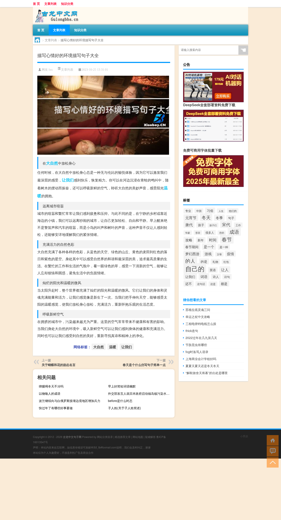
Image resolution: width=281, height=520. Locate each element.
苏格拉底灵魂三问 (198, 309)
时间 (212, 239)
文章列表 (50, 3)
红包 (226, 262)
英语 (213, 270)
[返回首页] (272, 440)
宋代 (226, 224)
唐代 (189, 224)
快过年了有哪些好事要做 (56, 408)
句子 (231, 218)
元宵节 (190, 217)
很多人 (209, 233)
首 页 (36, 3)
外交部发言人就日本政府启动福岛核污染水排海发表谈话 (140, 393)
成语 (234, 231)
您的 (221, 232)
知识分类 (67, 3)
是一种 (224, 247)
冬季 (219, 217)
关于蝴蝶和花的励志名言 (59, 364)
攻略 (188, 239)
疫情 (230, 253)
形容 (197, 232)
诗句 (227, 277)
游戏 (208, 253)
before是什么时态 (120, 400)
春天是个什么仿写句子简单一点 (144, 364)
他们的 (233, 211)
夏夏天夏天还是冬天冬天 (202, 366)
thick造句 (192, 330)
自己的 (194, 268)
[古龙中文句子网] (56, 8)
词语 (203, 276)
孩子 (201, 225)
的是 (204, 261)
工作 (238, 225)
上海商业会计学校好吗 (201, 359)
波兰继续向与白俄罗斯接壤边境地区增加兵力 (69, 400)
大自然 (52, 163)
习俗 (210, 210)
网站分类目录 (105, 437)
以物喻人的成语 (49, 393)
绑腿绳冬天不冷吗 (51, 386)
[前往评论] (272, 451)
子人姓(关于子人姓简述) (124, 408)
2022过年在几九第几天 (201, 337)
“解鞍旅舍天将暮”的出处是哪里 (207, 373)
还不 (188, 283)
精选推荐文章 (123, 437)
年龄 (187, 232)
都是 (224, 283)
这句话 (201, 284)
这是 (213, 284)
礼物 (215, 262)
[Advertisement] (131, 489)
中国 (199, 211)
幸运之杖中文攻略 (198, 316)
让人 (225, 269)
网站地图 (138, 437)
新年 (201, 240)
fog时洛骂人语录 (197, 352)
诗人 (216, 276)
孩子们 (213, 225)
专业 (188, 211)
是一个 (209, 246)
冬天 (206, 217)
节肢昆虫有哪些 (196, 344)
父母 (219, 254)
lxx (51, 69)
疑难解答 (150, 437)
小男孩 (244, 436)
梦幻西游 (192, 253)
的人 (190, 260)
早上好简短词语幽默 (122, 386)
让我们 (68, 180)
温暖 (112, 346)
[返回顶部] (272, 462)
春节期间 (191, 246)
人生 (221, 211)
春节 (227, 239)
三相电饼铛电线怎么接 (201, 323)
